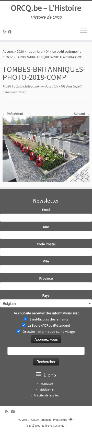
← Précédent (13, 113)
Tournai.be (46, 383)
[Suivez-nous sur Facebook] (10, 32)
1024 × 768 (58, 86)
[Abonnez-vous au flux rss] (5, 32)
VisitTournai (47, 389)
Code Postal (46, 244)
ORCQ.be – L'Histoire (46, 8)
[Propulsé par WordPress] (71, 418)
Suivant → (81, 113)
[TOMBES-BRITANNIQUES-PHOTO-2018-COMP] (46, 148)
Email (46, 209)
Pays (46, 295)
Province (46, 278)
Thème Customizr (55, 425)
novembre (35, 51)
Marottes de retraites (46, 395)
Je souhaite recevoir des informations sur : (46, 313)
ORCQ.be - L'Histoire (39, 420)
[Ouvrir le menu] (83, 30)
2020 (20, 51)
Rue (46, 227)
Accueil (8, 51)
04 (47, 51)
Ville (46, 261)
